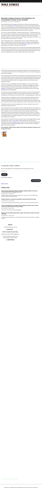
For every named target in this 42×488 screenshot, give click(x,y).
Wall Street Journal (26, 43)
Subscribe (4, 174)
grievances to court (16, 122)
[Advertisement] (21, 12)
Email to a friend (4, 183)
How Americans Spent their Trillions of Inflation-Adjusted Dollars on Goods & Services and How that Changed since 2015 (19, 191)
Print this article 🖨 (36, 180)
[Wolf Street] (10, 6)
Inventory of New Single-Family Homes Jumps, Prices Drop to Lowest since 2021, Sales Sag (20, 213)
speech (15, 24)
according (3, 88)
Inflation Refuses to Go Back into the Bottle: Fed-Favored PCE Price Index (18, 199)
